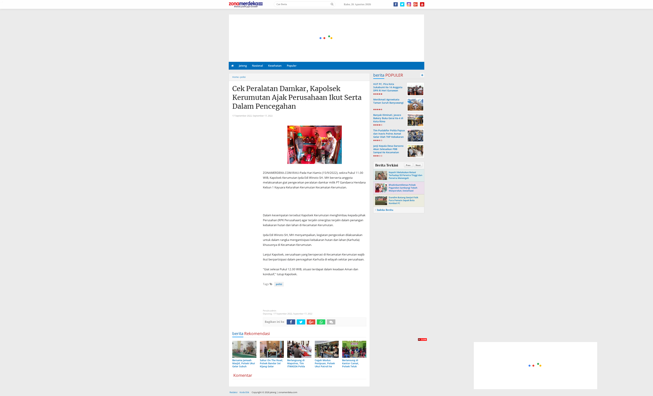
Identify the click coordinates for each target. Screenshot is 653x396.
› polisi (242, 76)
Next (418, 165)
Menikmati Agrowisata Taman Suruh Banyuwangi (388, 101)
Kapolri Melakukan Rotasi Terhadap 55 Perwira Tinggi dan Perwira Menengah (405, 175)
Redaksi (233, 392)
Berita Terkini (386, 165)
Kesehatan (275, 65)
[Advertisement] (326, 38)
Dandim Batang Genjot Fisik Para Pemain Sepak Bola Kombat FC (403, 200)
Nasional (257, 65)
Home (235, 76)
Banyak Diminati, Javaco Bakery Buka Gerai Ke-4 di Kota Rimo (388, 118)
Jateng (243, 65)
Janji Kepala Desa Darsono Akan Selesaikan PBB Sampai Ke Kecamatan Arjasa (388, 150)
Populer (291, 65)
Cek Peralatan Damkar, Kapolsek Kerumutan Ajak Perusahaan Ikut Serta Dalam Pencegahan (297, 97)
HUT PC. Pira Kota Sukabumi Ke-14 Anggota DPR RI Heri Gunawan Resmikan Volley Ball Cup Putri (388, 90)
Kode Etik (244, 392)
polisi (279, 284)
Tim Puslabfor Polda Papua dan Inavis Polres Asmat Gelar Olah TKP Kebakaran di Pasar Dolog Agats (389, 135)
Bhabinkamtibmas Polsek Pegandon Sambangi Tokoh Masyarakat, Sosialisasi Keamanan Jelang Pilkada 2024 (405, 189)
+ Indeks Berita (384, 210)
